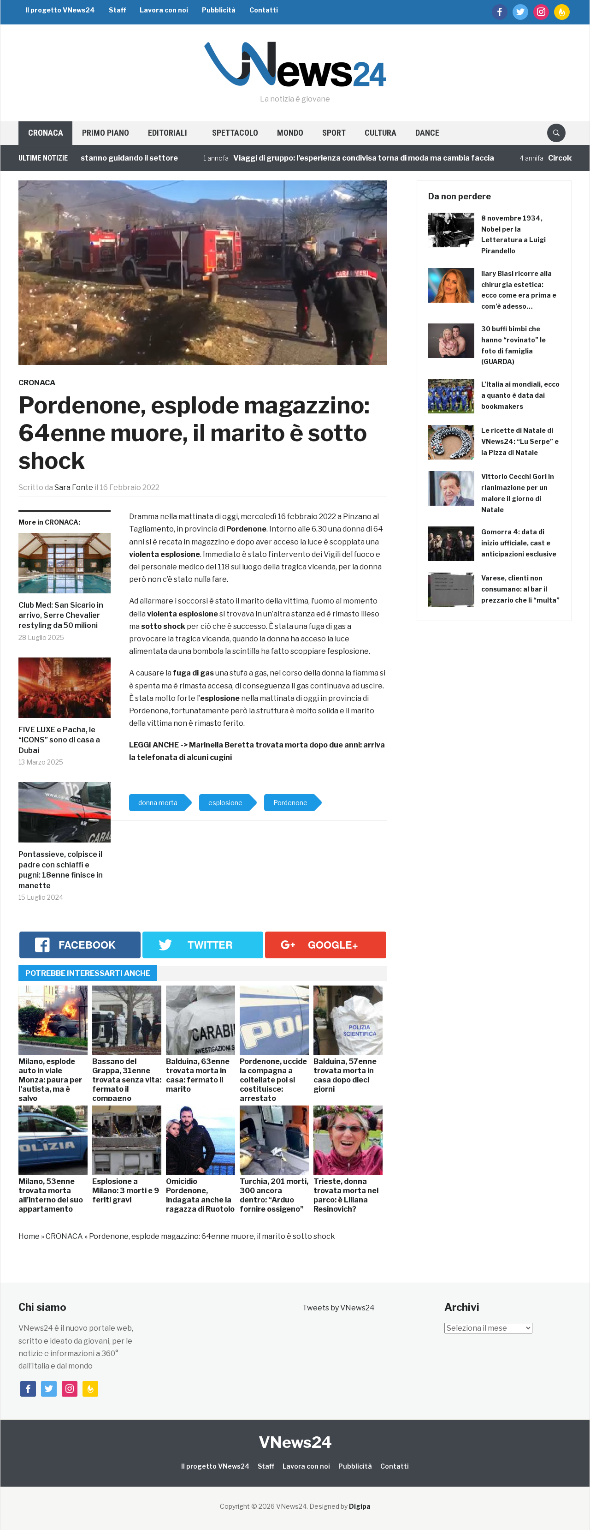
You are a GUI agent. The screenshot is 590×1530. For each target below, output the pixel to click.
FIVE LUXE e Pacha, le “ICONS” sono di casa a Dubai (59, 740)
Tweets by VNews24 (338, 1307)
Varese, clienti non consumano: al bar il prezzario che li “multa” (520, 589)
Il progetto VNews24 (60, 10)
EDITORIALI (167, 132)
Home (29, 1236)
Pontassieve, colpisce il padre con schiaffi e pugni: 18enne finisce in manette (60, 870)
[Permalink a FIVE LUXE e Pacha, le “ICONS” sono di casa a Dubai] (64, 691)
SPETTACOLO (235, 132)
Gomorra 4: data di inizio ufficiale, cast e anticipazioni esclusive (518, 543)
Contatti (263, 10)
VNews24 (295, 1442)
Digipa (360, 1506)
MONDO (290, 132)
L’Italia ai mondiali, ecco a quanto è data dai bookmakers (520, 395)
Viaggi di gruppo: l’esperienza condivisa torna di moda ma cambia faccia (331, 158)
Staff (117, 10)
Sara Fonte (73, 487)
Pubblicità (219, 10)
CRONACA (45, 132)
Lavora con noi (164, 10)
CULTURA (380, 132)
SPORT (334, 132)
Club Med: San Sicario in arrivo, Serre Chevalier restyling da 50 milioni (60, 615)
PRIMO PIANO (105, 132)
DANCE (427, 132)
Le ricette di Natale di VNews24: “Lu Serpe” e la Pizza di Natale (520, 441)
